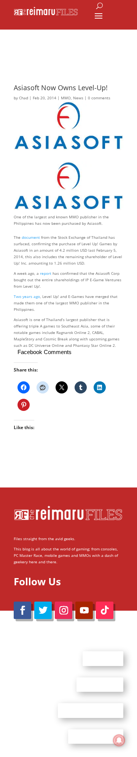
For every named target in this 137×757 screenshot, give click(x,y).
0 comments (99, 97)
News (78, 97)
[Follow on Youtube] (84, 610)
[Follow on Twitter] (43, 610)
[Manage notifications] (119, 740)
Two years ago (27, 296)
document (31, 237)
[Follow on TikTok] (104, 610)
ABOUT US (103, 658)
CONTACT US (100, 684)
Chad (23, 97)
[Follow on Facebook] (22, 610)
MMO (66, 97)
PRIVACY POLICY (96, 736)
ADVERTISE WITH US (90, 710)
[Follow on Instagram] (63, 610)
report (45, 273)
